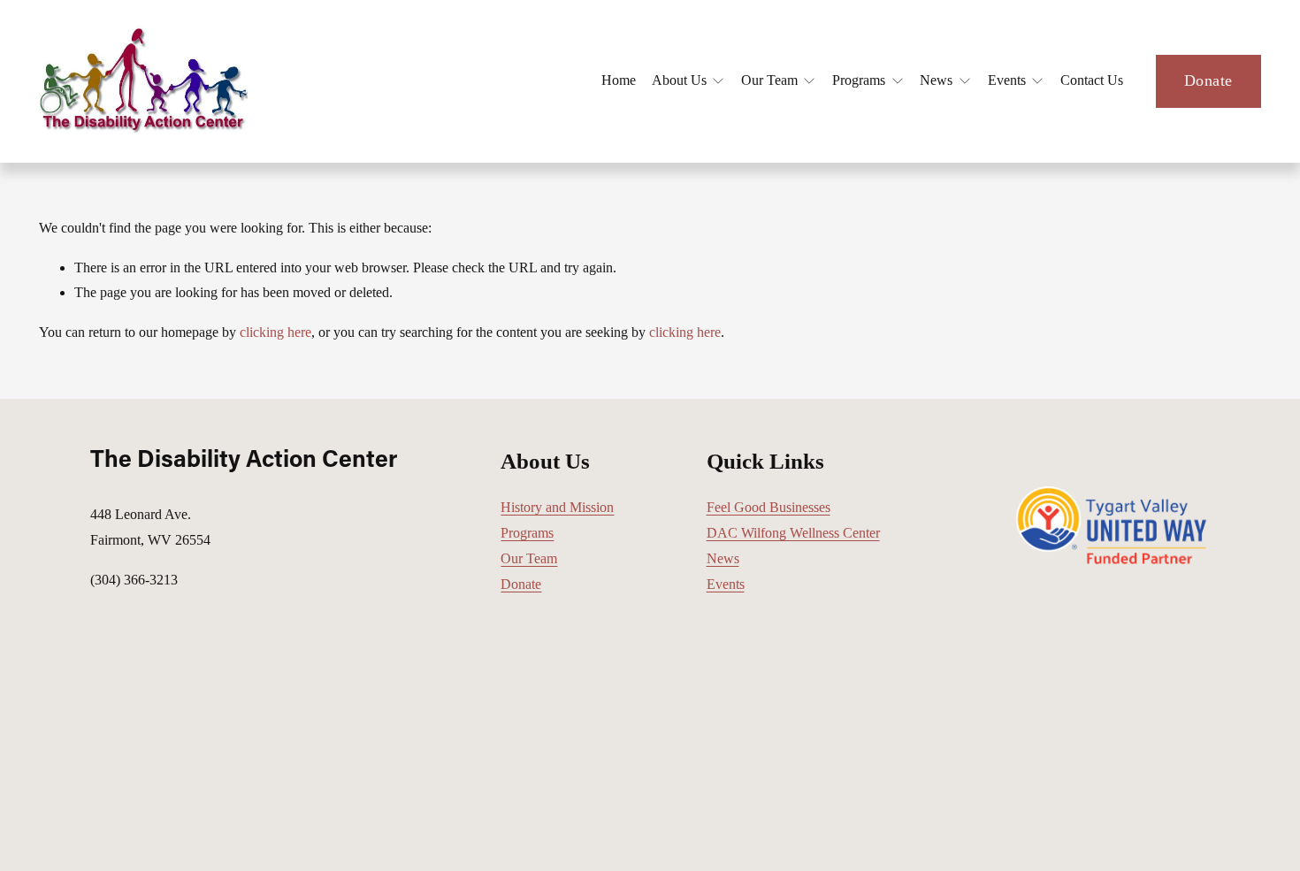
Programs (527, 532)
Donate (1208, 80)
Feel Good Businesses (768, 507)
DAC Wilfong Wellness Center (793, 532)
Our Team (529, 558)
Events (726, 584)
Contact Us (1091, 80)
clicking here (275, 332)
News (723, 558)
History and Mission (557, 507)
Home (618, 80)
